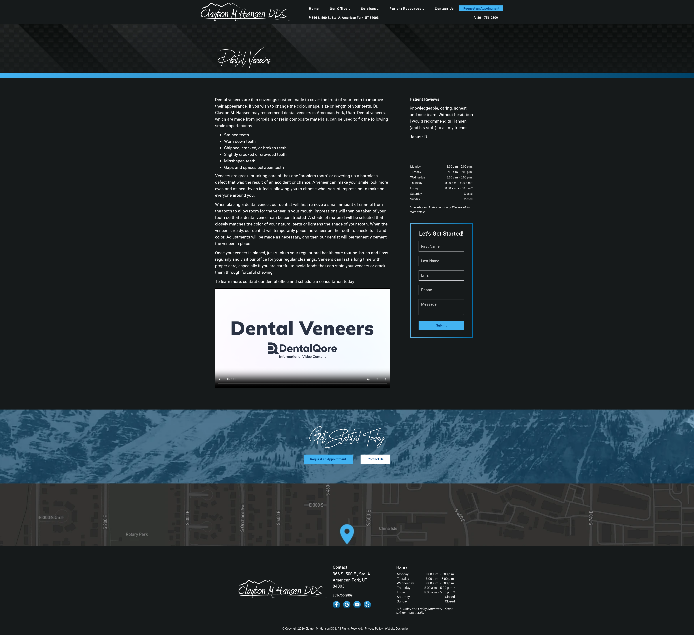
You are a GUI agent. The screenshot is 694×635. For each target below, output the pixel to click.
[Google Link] (346, 604)
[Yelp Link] (367, 604)
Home (314, 8)
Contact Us (444, 8)
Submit (441, 325)
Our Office (339, 8)
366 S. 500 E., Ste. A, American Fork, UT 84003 (345, 17)
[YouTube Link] (357, 604)
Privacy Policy (374, 628)
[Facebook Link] (336, 604)
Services (368, 8)
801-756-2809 (487, 17)
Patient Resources (405, 8)
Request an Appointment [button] (481, 8)
